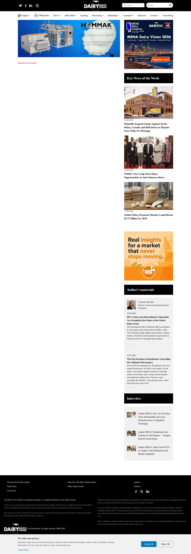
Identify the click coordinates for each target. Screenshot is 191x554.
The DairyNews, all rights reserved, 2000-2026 (46, 529)
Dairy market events (76, 486)
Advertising (168, 15)
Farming (84, 15)
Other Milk (69, 15)
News (55, 15)
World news (11, 486)
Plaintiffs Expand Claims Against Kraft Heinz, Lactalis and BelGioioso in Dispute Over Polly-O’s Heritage (146, 127)
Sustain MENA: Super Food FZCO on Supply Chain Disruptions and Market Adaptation (154, 450)
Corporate (127, 15)
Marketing (112, 15)
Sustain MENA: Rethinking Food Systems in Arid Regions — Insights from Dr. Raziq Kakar (154, 435)
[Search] (170, 5)
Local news (11, 491)
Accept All (148, 544)
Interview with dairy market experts (82, 482)
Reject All (165, 544)
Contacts (137, 486)
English (24, 15)
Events (154, 15)
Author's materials (140, 290)
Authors (137, 482)
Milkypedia (43, 15)
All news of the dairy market (18, 482)
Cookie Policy (23, 550)
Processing (97, 15)
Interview (142, 15)
